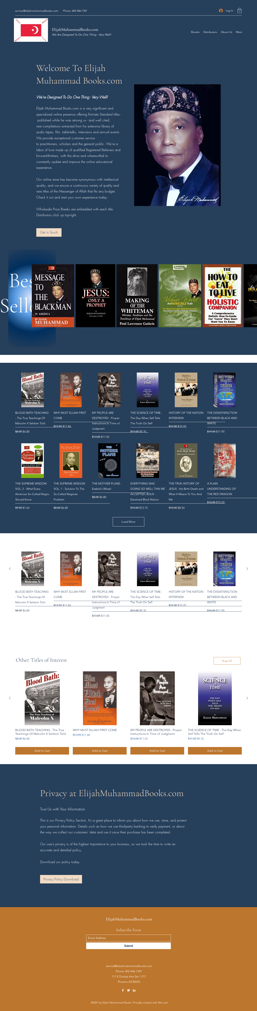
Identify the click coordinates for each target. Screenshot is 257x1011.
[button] (214, 6)
